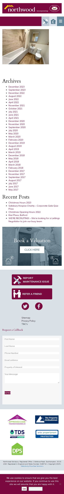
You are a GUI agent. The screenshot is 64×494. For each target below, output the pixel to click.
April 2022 (14, 102)
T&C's (25, 324)
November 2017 (17, 174)
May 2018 (13, 158)
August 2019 (15, 146)
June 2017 (14, 186)
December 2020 (17, 121)
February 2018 (16, 167)
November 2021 (17, 105)
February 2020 (16, 139)
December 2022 (17, 93)
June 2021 (14, 114)
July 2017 (13, 183)
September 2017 (17, 177)
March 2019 (14, 152)
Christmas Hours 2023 (20, 202)
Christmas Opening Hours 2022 (25, 212)
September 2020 (17, 127)
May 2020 (13, 133)
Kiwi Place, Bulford (18, 215)
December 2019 (17, 142)
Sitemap (26, 317)
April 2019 (14, 149)
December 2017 (17, 171)
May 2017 (13, 189)
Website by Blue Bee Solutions (32, 466)
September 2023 (17, 89)
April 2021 (14, 118)
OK (24, 488)
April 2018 (14, 161)
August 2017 (15, 180)
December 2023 (17, 86)
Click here (32, 249)
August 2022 (15, 96)
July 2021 (13, 111)
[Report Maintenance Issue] (45, 21)
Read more (35, 488)
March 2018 (14, 164)
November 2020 (17, 124)
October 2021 (15, 108)
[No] (60, 484)
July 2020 (13, 130)
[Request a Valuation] (53, 21)
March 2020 (14, 136)
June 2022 (14, 99)
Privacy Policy (28, 320)
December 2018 (17, 155)
